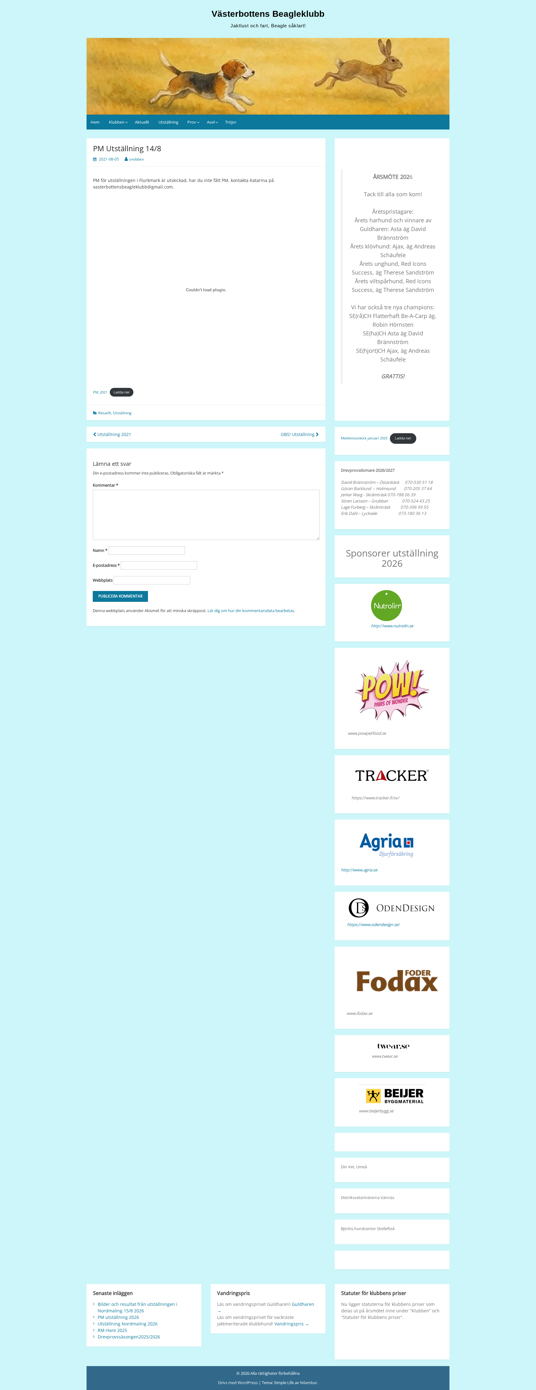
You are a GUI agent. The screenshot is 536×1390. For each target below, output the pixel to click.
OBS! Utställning (298, 434)
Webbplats (103, 580)
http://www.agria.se (359, 870)
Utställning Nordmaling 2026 (128, 1324)
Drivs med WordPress (238, 1382)
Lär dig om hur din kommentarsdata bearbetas (251, 610)
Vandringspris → (292, 1324)
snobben (136, 159)
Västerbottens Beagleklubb (268, 14)
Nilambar (308, 1382)
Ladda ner (122, 392)
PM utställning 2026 (118, 1317)
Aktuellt (142, 122)
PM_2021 (100, 392)
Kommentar (105, 485)
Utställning (168, 122)
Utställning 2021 (113, 434)
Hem (95, 122)
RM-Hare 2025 (112, 1330)
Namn (100, 550)
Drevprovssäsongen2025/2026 (129, 1337)
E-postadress (106, 565)
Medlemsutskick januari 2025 (364, 438)
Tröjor (230, 122)
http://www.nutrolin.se (392, 626)
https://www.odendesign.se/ (373, 924)
